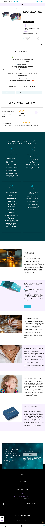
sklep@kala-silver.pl (22, 496)
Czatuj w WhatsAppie (32, 503)
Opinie (22, 44)
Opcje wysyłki (26, 31)
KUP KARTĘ (27, 306)
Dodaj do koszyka (28, 21)
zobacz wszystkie (2, 520)
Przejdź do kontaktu (13, 503)
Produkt (3, 44)
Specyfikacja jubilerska (16, 44)
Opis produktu (8, 44)
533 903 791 (36, 33)
